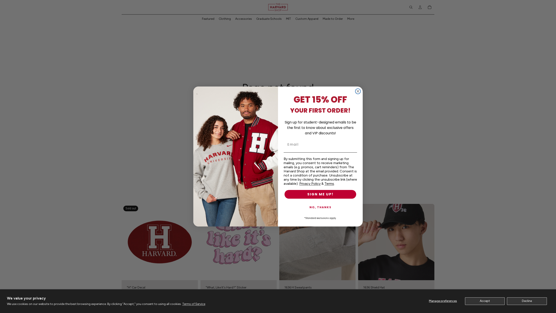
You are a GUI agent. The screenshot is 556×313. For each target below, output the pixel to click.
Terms (329, 183)
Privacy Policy (310, 183)
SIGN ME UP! (320, 194)
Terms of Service (193, 304)
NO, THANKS (320, 207)
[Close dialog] (358, 91)
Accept (485, 301)
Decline (527, 301)
